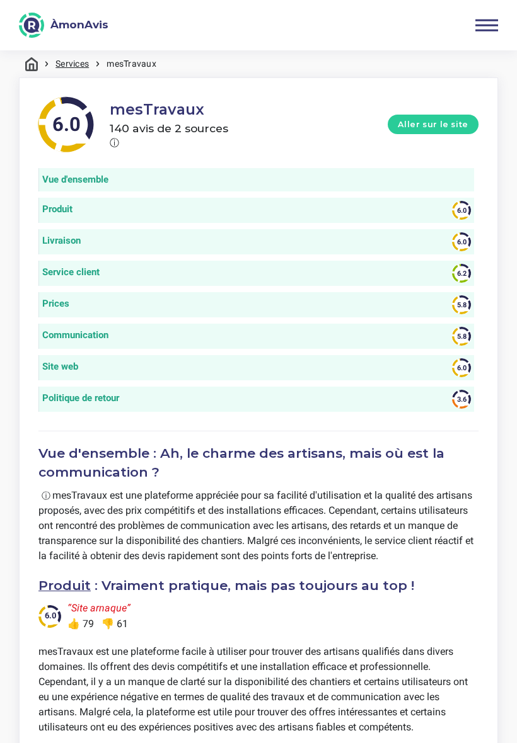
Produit (64, 585)
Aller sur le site (433, 124)
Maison (31, 64)
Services (72, 64)
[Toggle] (486, 25)
